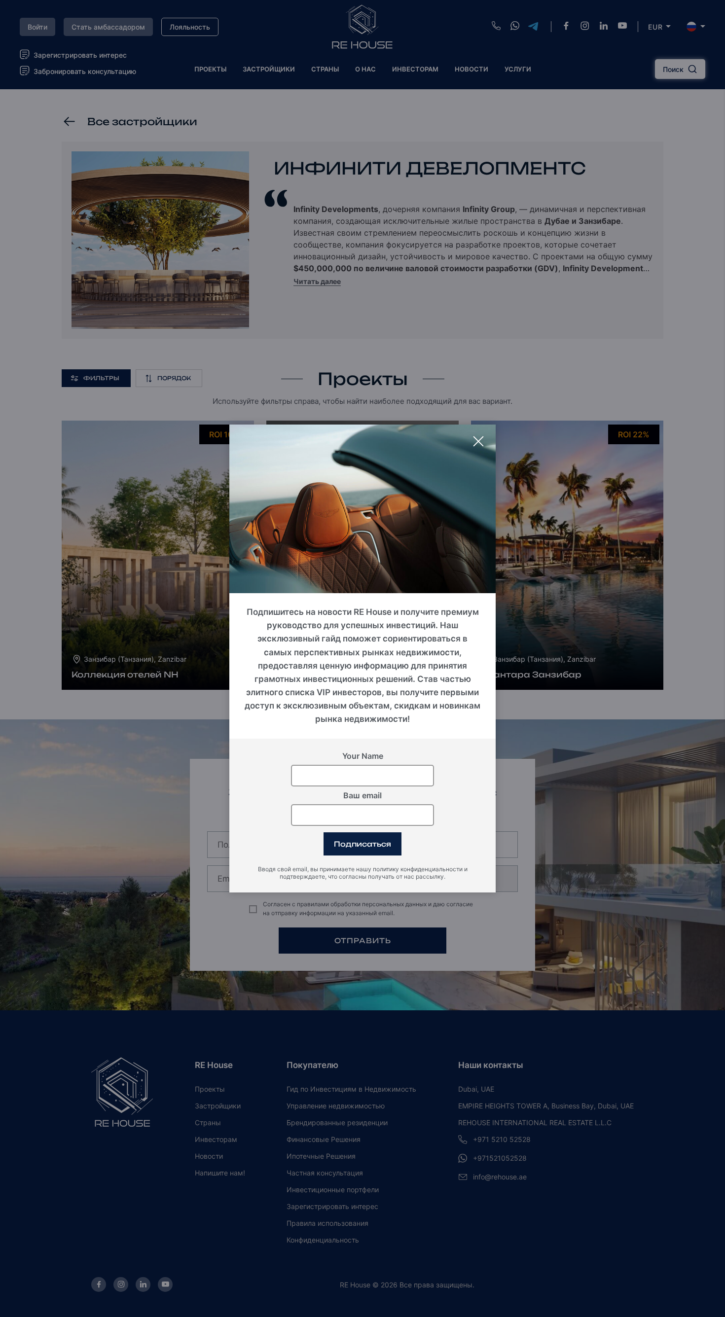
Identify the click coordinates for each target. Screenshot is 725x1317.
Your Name (362, 756)
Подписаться (362, 844)
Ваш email (362, 795)
